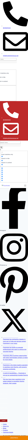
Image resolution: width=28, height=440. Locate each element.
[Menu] (25, 185)
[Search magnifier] (1, 147)
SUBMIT (4, 420)
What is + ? (4, 412)
